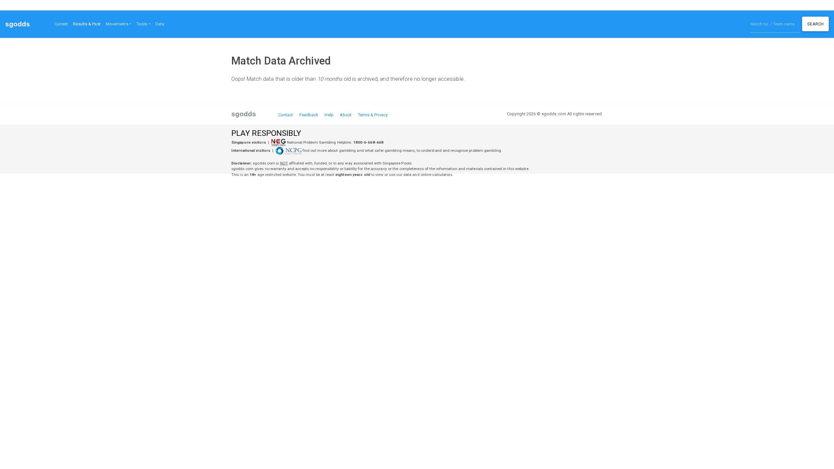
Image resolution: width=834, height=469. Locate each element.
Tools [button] (142, 23)
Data (159, 23)
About (346, 114)
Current (61, 23)
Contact (285, 114)
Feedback (309, 114)
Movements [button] (117, 23)
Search (815, 23)
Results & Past (88, 23)
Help (328, 114)
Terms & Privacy (373, 114)
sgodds (17, 24)
